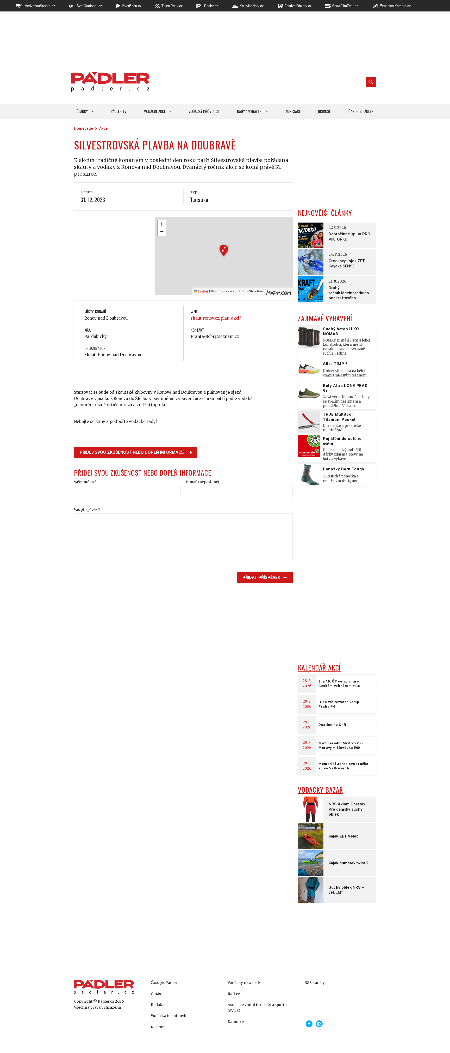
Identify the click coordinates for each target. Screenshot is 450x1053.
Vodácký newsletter (245, 982)
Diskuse (324, 111)
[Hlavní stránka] (109, 82)
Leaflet (202, 291)
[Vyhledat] (371, 82)
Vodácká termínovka (170, 1015)
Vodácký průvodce (204, 111)
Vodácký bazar (320, 790)
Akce (103, 128)
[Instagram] (319, 1023)
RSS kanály (314, 982)
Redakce (158, 1004)
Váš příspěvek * (87, 509)
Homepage (83, 128)
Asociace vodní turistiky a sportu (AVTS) (257, 1007)
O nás (156, 993)
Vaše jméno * (85, 482)
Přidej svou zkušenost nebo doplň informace (132, 452)
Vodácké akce (155, 111)
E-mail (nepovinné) (202, 482)
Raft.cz (234, 993)
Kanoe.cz (236, 1021)
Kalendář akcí (319, 667)
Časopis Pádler (360, 111)
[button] (223, 250)
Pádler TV (119, 111)
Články (82, 111)
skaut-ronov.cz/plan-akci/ (216, 318)
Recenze (158, 1027)
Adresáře (293, 111)
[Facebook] (309, 1023)
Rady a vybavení (249, 111)
